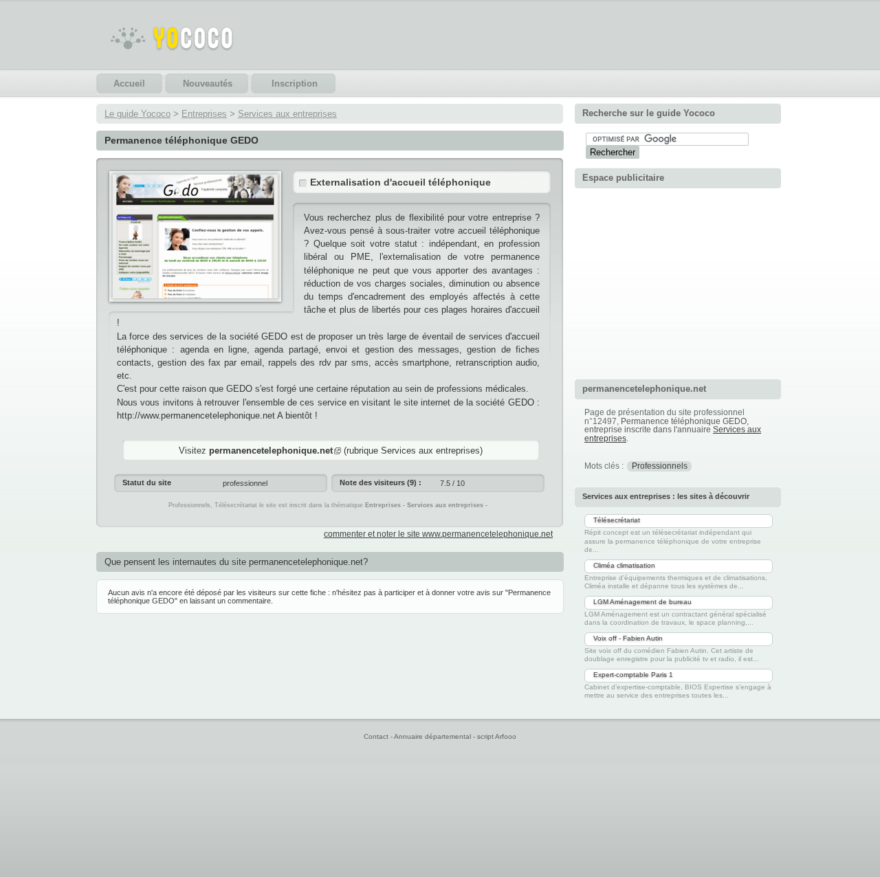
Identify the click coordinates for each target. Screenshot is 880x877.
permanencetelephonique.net (271, 450)
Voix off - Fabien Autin (628, 638)
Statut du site (146, 482)
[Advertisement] (678, 282)
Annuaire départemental (432, 736)
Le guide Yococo (137, 114)
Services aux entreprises (287, 114)
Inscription (295, 83)
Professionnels (660, 466)
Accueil (129, 83)
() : (380, 482)
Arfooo (505, 736)
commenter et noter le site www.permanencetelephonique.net (438, 534)
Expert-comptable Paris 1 (633, 674)
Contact (376, 736)
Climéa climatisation (624, 565)
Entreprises (204, 114)
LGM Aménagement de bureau (642, 602)
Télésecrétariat (616, 520)
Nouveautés (207, 83)
